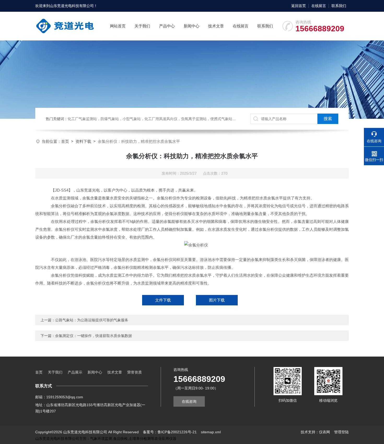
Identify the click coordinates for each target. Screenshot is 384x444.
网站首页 (118, 26)
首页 (65, 141)
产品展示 (75, 372)
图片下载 (217, 300)
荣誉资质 (134, 372)
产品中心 (167, 26)
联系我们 (338, 6)
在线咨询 (189, 401)
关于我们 (142, 26)
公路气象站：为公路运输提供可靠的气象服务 (91, 320)
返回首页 (298, 6)
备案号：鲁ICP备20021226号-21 (170, 432)
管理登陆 (341, 432)
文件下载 (163, 300)
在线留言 (318, 6)
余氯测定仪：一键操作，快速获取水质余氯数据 (93, 336)
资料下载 (83, 141)
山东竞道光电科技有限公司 (72, 6)
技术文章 (216, 26)
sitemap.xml (211, 432)
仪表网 (324, 432)
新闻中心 (191, 26)
